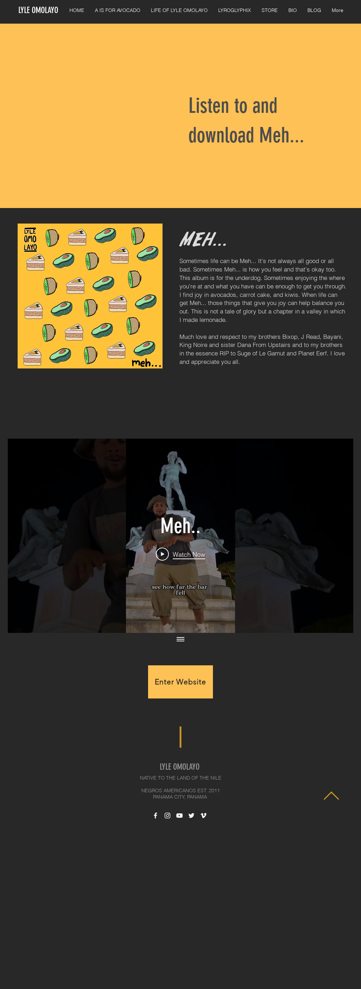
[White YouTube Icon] (179, 815)
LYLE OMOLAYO (38, 10)
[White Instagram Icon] (167, 815)
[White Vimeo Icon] (203, 815)
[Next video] (339, 535)
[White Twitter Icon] (191, 815)
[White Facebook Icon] (155, 815)
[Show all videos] (180, 640)
